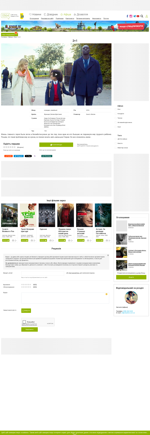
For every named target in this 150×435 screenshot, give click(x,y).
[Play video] (56, 74)
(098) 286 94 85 (128, 311)
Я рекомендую (57, 144)
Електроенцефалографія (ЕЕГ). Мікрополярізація (136, 224)
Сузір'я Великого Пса (8, 230)
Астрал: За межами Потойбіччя (101, 231)
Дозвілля (82, 14)
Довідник (52, 14)
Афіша (67, 14)
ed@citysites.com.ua (128, 313)
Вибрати (27, 310)
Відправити (29, 329)
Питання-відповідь (83, 18)
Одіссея (43, 229)
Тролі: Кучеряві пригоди (27, 230)
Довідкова (59, 18)
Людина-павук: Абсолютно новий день (64, 231)
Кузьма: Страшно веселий (81, 231)
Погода (106, 18)
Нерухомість (96, 18)
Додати (131, 277)
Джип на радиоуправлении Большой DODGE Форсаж (137, 264)
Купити (5, 240)
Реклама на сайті (47, 18)
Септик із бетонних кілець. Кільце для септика (137, 251)
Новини (36, 14)
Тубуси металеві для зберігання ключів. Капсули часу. (137, 238)
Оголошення (34, 18)
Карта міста (70, 18)
